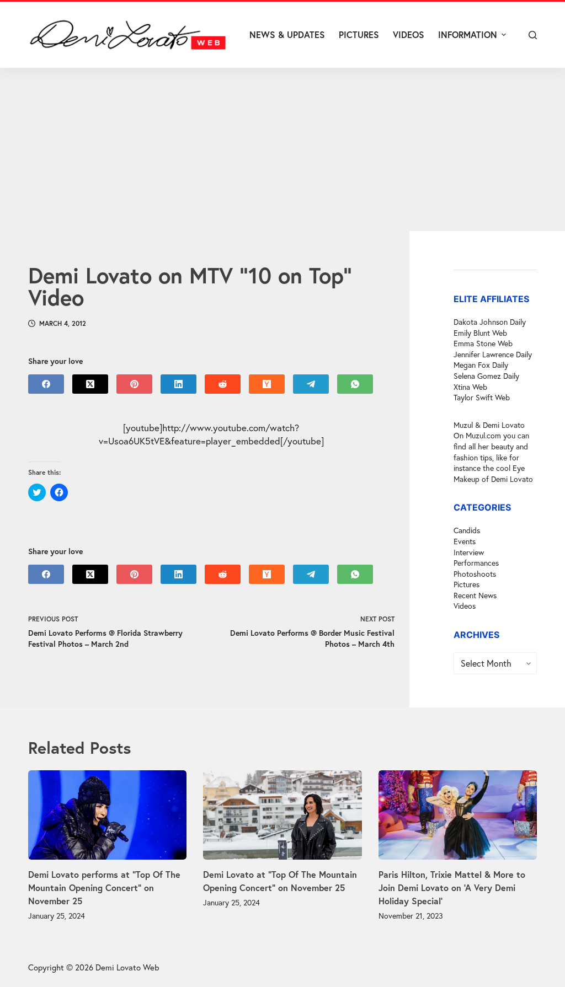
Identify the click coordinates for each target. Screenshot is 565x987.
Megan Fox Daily (481, 365)
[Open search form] (533, 35)
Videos (465, 605)
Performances (476, 562)
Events (465, 541)
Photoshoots (475, 573)
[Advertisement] (282, 149)
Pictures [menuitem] (359, 34)
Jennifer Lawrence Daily (493, 354)
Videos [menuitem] (408, 34)
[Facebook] (46, 384)
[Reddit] (223, 384)
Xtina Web (470, 387)
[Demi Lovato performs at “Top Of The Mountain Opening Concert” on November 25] (107, 815)
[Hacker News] (267, 384)
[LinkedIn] (178, 384)
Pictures (466, 584)
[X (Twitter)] (90, 384)
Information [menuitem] (467, 34)
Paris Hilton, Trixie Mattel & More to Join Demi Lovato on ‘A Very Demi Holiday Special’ (452, 887)
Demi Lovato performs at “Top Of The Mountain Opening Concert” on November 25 (104, 887)
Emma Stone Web (483, 343)
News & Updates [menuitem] (287, 34)
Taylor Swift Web (482, 397)
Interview (469, 552)
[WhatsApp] (355, 384)
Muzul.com (483, 435)
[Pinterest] (134, 384)
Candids (467, 530)
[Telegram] (311, 384)
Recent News (475, 595)
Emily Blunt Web (480, 333)
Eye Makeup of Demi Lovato (493, 473)
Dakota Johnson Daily (490, 322)
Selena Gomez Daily (486, 376)
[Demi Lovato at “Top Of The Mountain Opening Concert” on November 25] (282, 815)
